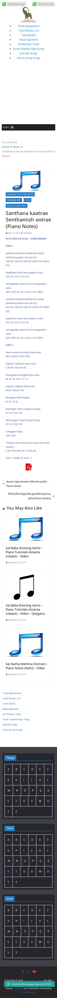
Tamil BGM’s (28, 35)
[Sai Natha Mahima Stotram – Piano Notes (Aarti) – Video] (28, 633)
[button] (6, 127)
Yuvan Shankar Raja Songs (28, 49)
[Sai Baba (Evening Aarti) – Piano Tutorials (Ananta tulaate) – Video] (28, 518)
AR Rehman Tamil (28, 44)
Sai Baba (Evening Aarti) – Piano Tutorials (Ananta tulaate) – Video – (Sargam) (25, 609)
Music (27, 200)
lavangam (27, 233)
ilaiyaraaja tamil (28, 39)
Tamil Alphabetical (28, 26)
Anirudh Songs (28, 53)
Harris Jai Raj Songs (28, 58)
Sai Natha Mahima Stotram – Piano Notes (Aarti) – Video (27, 666)
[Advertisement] (28, 94)
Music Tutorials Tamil (16, 206)
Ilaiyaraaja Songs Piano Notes (20, 194)
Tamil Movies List (28, 30)
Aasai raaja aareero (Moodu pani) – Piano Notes (27, 484)
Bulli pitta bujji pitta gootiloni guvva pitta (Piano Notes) (29, 496)
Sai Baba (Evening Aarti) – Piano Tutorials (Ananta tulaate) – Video (24, 552)
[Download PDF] (28, 465)
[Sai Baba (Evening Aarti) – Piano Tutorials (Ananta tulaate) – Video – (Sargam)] (28, 576)
